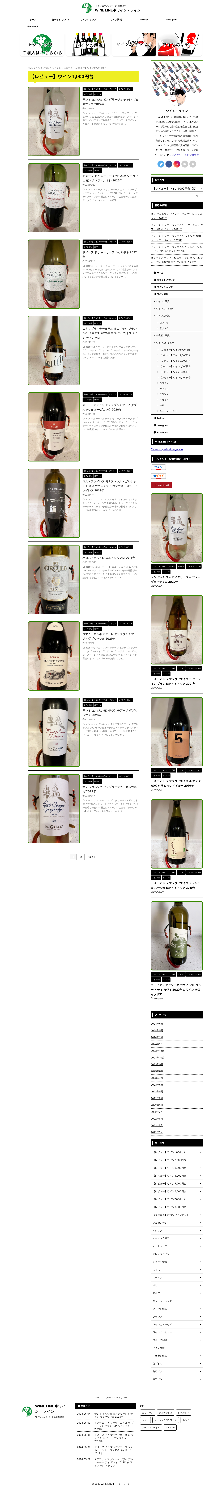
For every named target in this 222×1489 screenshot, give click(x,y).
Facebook (33, 26)
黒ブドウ (164, 328)
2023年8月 (157, 1071)
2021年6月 (157, 1132)
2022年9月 (157, 1098)
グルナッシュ (165, 1412)
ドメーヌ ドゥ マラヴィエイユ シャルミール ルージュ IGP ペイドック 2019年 (176, 249)
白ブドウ (164, 322)
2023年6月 (157, 1084)
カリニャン (147, 1412)
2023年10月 (157, 1057)
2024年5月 (157, 1030)
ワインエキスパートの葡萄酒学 (49, 1417)
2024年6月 (157, 1023)
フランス (164, 394)
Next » (91, 856)
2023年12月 (157, 1050)
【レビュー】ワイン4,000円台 (175, 366)
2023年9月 (157, 1064)
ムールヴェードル (151, 1427)
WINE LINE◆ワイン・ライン (118, 10)
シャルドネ (183, 1412)
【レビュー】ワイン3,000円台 (175, 360)
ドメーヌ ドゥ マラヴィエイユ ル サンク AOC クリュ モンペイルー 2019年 (176, 238)
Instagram (171, 19)
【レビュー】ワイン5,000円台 (175, 372)
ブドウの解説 (163, 315)
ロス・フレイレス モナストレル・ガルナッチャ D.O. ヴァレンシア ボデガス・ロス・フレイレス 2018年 (110, 486)
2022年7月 (157, 1111)
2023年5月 (157, 1091)
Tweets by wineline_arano (167, 449)
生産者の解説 (163, 335)
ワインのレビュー (165, 342)
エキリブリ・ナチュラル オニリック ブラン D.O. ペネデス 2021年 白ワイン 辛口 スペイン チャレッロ (110, 333)
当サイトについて (61, 19)
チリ (162, 405)
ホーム (32, 19)
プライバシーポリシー (116, 1397)
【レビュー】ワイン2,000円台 (175, 355)
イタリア (164, 399)
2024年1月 (157, 1043)
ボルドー (186, 1420)
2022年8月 (157, 1105)
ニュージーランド (169, 410)
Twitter (144, 19)
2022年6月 (157, 1118)
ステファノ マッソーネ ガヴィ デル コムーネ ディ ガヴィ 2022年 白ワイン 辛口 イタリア (177, 260)
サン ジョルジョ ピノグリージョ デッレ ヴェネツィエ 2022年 (176, 216)
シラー (145, 1420)
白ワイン (164, 383)
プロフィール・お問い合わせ (184, 154)
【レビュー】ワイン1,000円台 (175, 349)
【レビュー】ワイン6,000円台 (175, 377)
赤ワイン (164, 388)
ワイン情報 (116, 19)
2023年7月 (157, 1077)
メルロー (170, 1427)
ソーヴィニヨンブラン (165, 1420)
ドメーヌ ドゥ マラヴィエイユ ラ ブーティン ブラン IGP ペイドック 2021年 (177, 227)
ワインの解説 (163, 301)
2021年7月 (157, 1125)
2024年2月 (157, 1037)
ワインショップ (88, 19)
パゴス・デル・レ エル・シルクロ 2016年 (109, 557)
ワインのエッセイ (165, 308)
